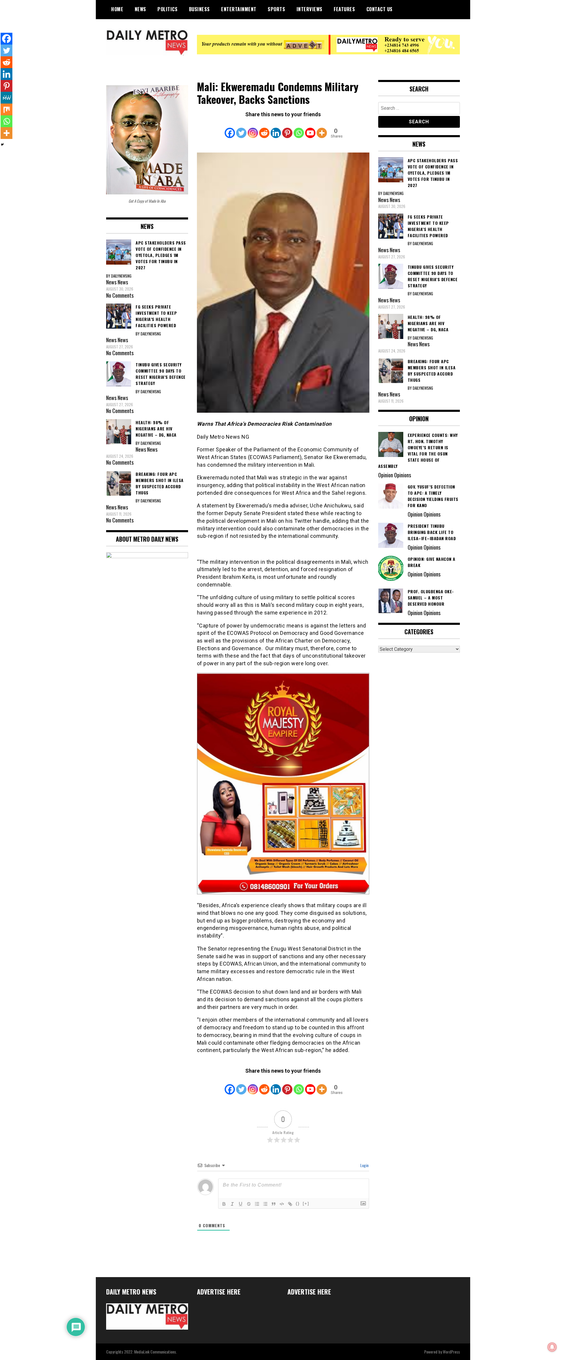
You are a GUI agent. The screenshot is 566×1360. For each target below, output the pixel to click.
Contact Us (379, 9)
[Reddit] (264, 129)
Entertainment (238, 9)
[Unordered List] (265, 1203)
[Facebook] (230, 129)
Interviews (310, 9)
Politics (167, 9)
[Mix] (6, 109)
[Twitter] (241, 129)
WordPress (451, 1351)
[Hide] (2, 144)
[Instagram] (253, 129)
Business (199, 9)
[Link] (290, 1203)
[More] (322, 129)
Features (344, 9)
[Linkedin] (276, 129)
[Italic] (232, 1203)
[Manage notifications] (552, 1347)
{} (298, 1203)
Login (363, 1165)
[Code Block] (282, 1203)
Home (117, 9)
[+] (306, 1203)
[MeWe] (6, 98)
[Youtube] (310, 129)
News (140, 9)
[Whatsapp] (299, 129)
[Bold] (224, 1203)
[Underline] (240, 1203)
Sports (276, 9)
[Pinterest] (287, 129)
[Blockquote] (273, 1203)
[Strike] (249, 1203)
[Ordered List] (257, 1203)
